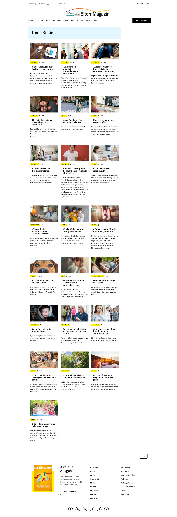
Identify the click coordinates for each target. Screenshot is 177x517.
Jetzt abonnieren (141, 20)
